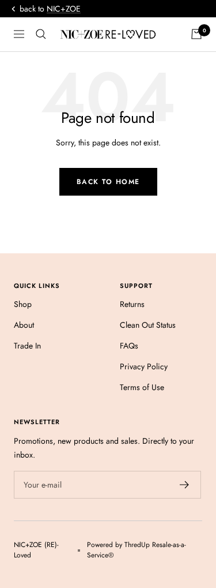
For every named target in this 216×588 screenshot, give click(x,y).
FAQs (129, 345)
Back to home (108, 182)
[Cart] (196, 34)
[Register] (185, 485)
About (24, 325)
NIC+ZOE (64, 8)
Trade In (27, 345)
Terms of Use (142, 387)
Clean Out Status (148, 325)
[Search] (41, 34)
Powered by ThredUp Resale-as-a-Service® (136, 550)
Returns (132, 304)
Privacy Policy (144, 366)
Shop (23, 304)
